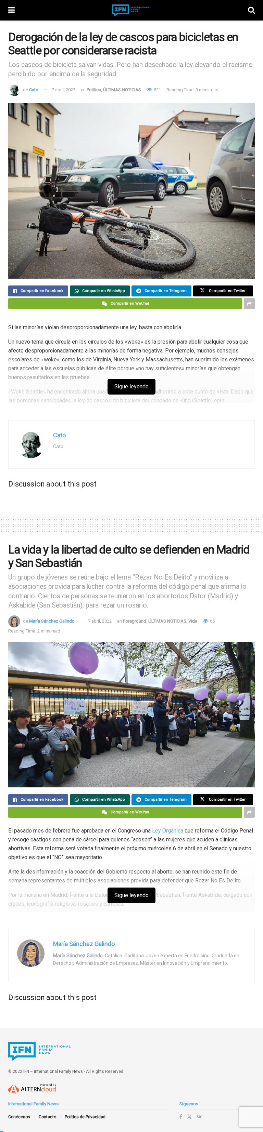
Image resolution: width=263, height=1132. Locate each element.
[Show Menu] (11, 10)
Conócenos (19, 1117)
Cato (33, 89)
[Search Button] (251, 10)
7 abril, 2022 (63, 89)
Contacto (47, 1117)
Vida (192, 621)
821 (157, 89)
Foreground (134, 621)
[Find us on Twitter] (189, 1116)
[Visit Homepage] (131, 10)
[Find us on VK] (199, 1116)
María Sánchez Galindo (52, 621)
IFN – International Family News (53, 1071)
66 (212, 621)
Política (94, 89)
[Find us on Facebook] (180, 1116)
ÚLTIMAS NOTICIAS (122, 89)
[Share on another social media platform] (249, 303)
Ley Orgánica (167, 830)
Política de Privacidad (85, 1117)
